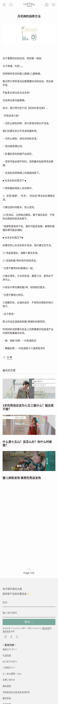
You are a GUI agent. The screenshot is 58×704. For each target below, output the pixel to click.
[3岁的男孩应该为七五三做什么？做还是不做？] (29, 389)
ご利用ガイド (9, 667)
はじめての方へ (10, 661)
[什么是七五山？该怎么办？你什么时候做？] (29, 425)
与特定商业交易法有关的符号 (16, 692)
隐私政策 (46, 628)
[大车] (53, 4)
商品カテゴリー (10, 649)
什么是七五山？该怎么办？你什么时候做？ (27, 443)
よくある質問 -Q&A (12, 673)
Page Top (29, 572)
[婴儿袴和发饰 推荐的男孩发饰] (29, 461)
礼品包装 (7, 655)
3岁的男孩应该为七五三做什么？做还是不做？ (28, 407)
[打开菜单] (4, 4)
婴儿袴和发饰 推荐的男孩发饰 (22, 478)
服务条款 (6, 631)
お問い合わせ (9, 679)
